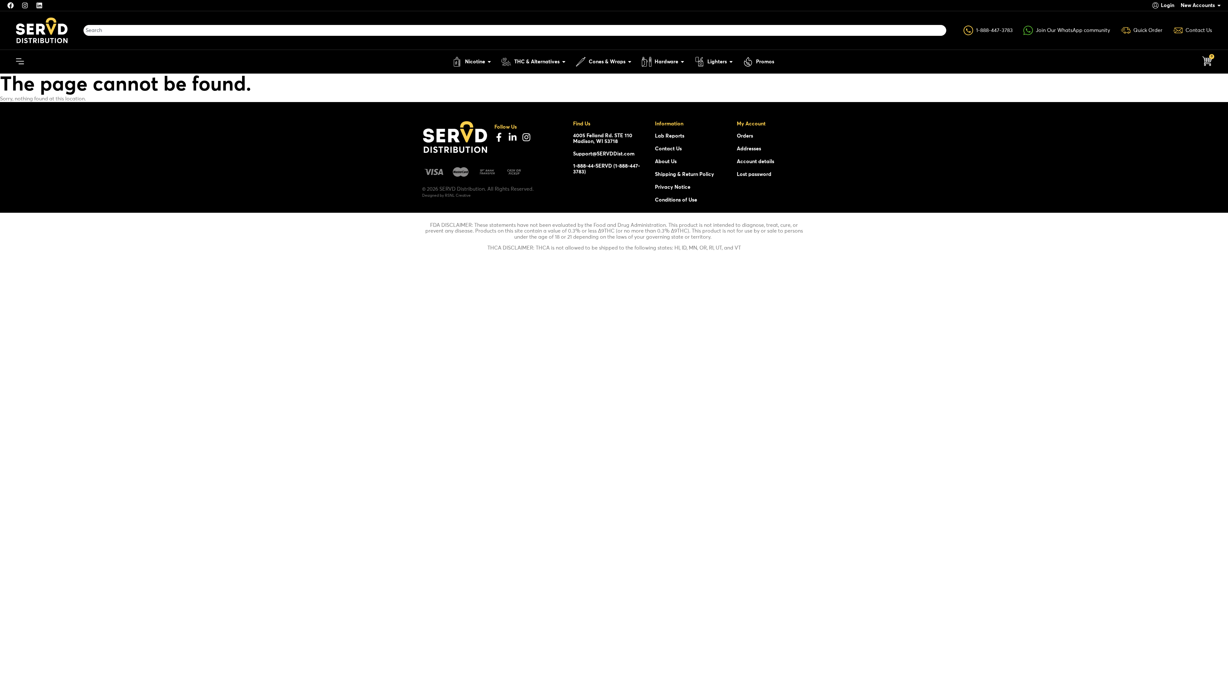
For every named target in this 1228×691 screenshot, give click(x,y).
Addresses (749, 148)
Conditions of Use (676, 200)
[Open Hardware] (682, 62)
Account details (755, 161)
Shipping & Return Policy (684, 174)
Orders (745, 136)
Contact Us (668, 148)
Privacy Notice (672, 187)
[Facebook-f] (498, 137)
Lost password (754, 174)
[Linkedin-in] (512, 137)
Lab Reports (669, 136)
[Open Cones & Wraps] (629, 62)
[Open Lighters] (731, 62)
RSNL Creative (458, 196)
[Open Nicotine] (489, 62)
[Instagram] (526, 137)
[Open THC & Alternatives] (563, 62)
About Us (666, 161)
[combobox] (514, 30)
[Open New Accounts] (1219, 5)
